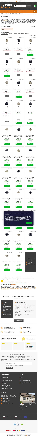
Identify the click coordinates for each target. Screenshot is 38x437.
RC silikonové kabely (28, 288)
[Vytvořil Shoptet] (26, 435)
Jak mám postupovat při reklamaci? (19, 305)
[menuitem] (3, 11)
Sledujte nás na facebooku (8, 403)
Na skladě (33, 26)
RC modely (13, 284)
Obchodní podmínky (6, 385)
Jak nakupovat (10, 1)
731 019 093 (32, 262)
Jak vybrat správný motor (7, 312)
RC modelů (5, 20)
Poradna (5, 1)
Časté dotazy (4, 382)
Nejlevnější (10, 33)
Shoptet (28, 435)
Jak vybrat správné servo (7, 310)
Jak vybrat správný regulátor (7, 315)
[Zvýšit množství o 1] (31, 52)
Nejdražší (15, 33)
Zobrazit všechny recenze (30, 339)
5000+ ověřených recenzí (5, 339)
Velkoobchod (4, 383)
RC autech (19, 276)
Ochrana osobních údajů (7, 388)
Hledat (28, 6)
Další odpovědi (19, 320)
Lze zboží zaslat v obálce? (18, 312)
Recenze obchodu (23, 379)
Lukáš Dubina (19, 435)
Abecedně (27, 33)
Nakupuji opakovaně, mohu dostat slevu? (28, 308)
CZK (29, 1)
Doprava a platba (5, 377)
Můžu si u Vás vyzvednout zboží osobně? (18, 308)
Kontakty (22, 383)
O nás (2, 1)
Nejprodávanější (21, 33)
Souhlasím (29, 223)
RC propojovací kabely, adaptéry (16, 288)
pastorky (5, 276)
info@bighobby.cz (31, 264)
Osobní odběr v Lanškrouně (25, 382)
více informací (22, 409)
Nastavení (8, 223)
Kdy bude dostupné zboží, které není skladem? (29, 305)
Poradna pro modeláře (6, 379)
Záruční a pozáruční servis (25, 380)
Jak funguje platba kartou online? (18, 315)
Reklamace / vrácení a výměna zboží (9, 386)
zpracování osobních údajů (19, 365)
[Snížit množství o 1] (31, 53)
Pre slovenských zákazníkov (7, 380)
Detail (7, 53)
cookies (8, 214)
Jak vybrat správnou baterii (7, 307)
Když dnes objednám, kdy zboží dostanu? (29, 311)
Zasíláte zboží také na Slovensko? (28, 314)
